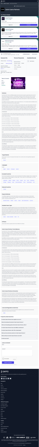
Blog (1, 383)
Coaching (2, 422)
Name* (3, 344)
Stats (2, 424)
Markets (3, 82)
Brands (3, 83)
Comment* (3, 348)
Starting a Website (4, 431)
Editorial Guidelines (4, 390)
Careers (2, 394)
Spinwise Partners (9, 40)
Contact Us (2, 397)
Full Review (28, 24)
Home (2, 3)
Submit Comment (8, 362)
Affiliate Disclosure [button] (26, 54)
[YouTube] (10, 378)
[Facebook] (8, 378)
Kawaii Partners (9, 18)
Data (2, 80)
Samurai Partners (9, 29)
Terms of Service (28, 443)
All (18, 216)
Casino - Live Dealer (10, 216)
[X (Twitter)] (6, 378)
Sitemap (2, 399)
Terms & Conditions (4, 388)
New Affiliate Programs (4, 405)
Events (2, 385)
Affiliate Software (3, 418)
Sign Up (10, 24)
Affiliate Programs (6, 3)
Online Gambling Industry (5, 426)
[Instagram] (4, 378)
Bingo (2, 414)
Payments (3, 85)
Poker (15, 216)
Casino (4, 216)
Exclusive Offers (3, 407)
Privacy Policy (3, 392)
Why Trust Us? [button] (34, 54)
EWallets (2, 430)
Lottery (2, 416)
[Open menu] (37, 1)
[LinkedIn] (2, 378)
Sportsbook (2, 411)
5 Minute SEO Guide (4, 428)
